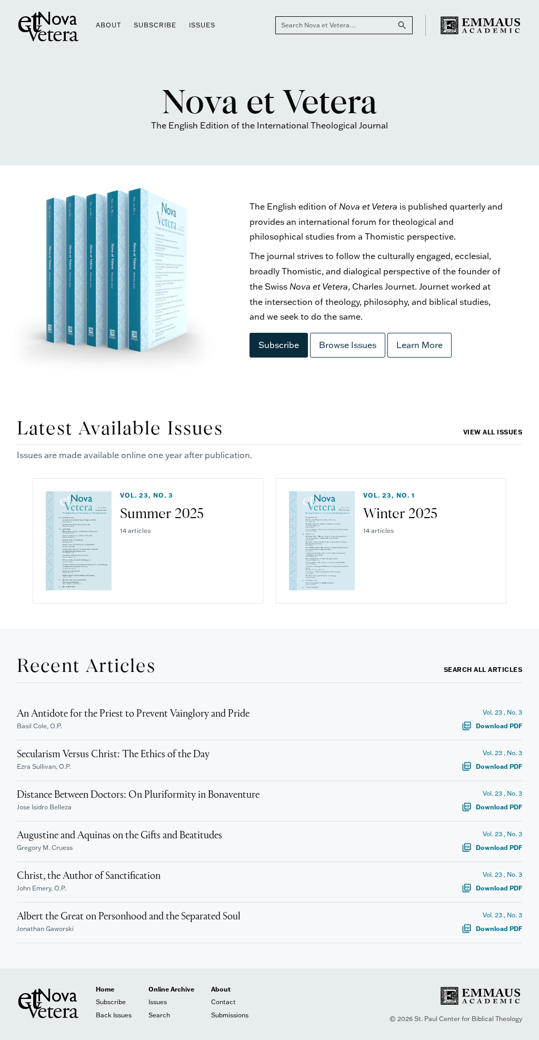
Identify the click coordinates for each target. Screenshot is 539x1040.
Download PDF (492, 726)
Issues (202, 25)
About (108, 25)
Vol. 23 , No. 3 (502, 712)
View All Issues (493, 432)
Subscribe (155, 25)
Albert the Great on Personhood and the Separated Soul (129, 917)
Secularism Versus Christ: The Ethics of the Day (113, 754)
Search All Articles (483, 669)
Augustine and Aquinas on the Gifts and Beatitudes (119, 835)
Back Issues (114, 1015)
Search (159, 1015)
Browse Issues (347, 345)
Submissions (229, 1015)
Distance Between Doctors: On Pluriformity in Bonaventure (138, 795)
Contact (223, 1002)
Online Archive (171, 989)
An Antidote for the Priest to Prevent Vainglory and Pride (133, 714)
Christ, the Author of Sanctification (89, 876)
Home (105, 989)
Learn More (419, 345)
